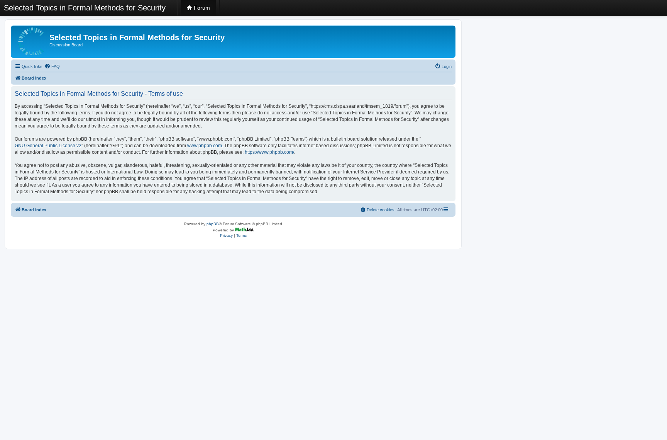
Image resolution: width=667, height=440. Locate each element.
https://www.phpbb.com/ (269, 152)
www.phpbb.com (204, 145)
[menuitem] (52, 66)
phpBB (213, 224)
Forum (201, 8)
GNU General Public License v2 (48, 145)
